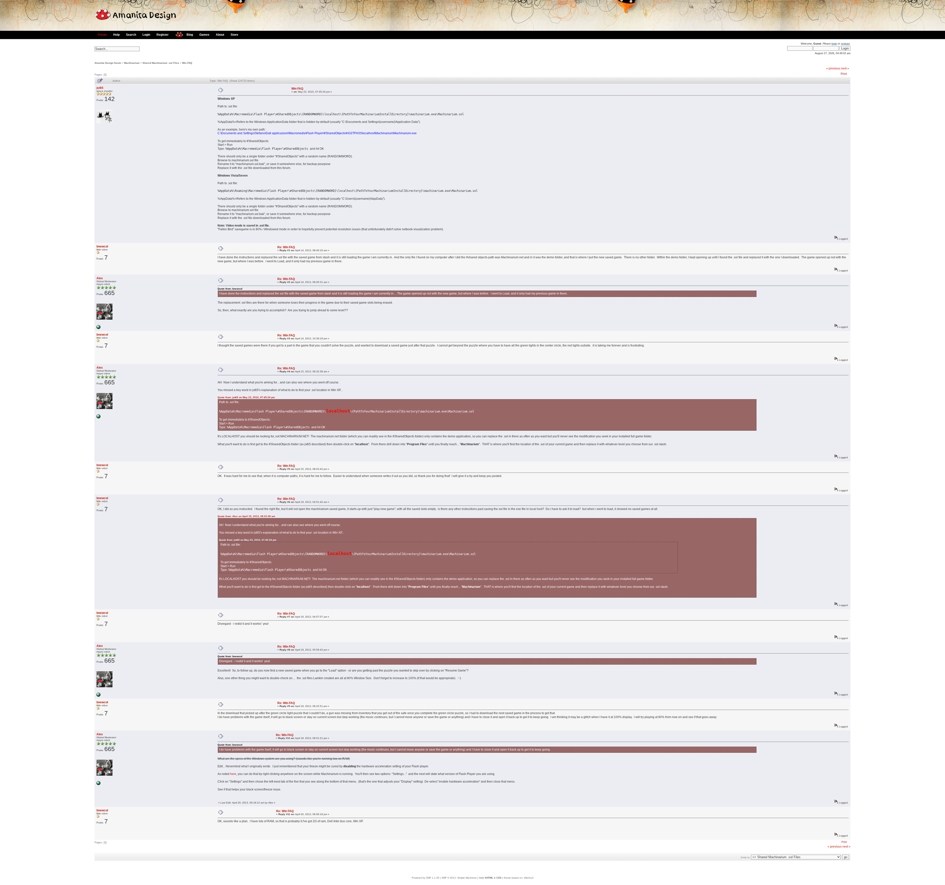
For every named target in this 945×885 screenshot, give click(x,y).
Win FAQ (187, 63)
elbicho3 (529, 877)
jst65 (99, 88)
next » (845, 68)
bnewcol (102, 246)
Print (844, 74)
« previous (833, 68)
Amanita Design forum (107, 63)
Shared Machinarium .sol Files (160, 63)
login (834, 43)
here (233, 774)
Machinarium (132, 63)
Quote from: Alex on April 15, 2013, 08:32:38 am (246, 516)
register (845, 43)
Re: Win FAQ (286, 247)
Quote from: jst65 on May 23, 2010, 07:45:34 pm (246, 397)
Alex (99, 278)
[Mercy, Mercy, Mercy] (98, 328)
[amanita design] (177, 34)
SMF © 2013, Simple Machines (458, 877)
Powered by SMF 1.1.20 (425, 877)
